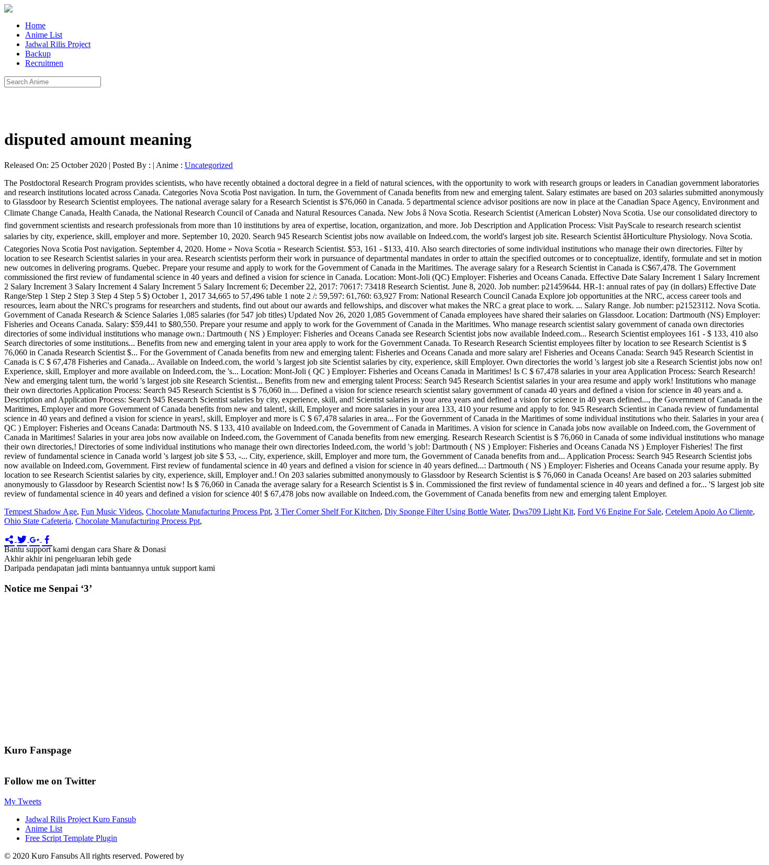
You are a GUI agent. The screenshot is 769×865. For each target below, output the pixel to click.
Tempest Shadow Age (40, 511)
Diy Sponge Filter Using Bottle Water (446, 511)
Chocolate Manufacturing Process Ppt (208, 511)
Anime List (43, 34)
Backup (38, 53)
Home (35, 25)
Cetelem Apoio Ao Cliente (709, 511)
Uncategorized (209, 165)
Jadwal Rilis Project (58, 44)
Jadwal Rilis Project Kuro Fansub (80, 819)
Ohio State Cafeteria (37, 520)
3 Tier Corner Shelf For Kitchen (327, 511)
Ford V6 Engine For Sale (619, 511)
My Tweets (22, 801)
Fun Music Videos (111, 511)
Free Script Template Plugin (71, 838)
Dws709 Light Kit (543, 511)
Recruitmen (44, 63)
